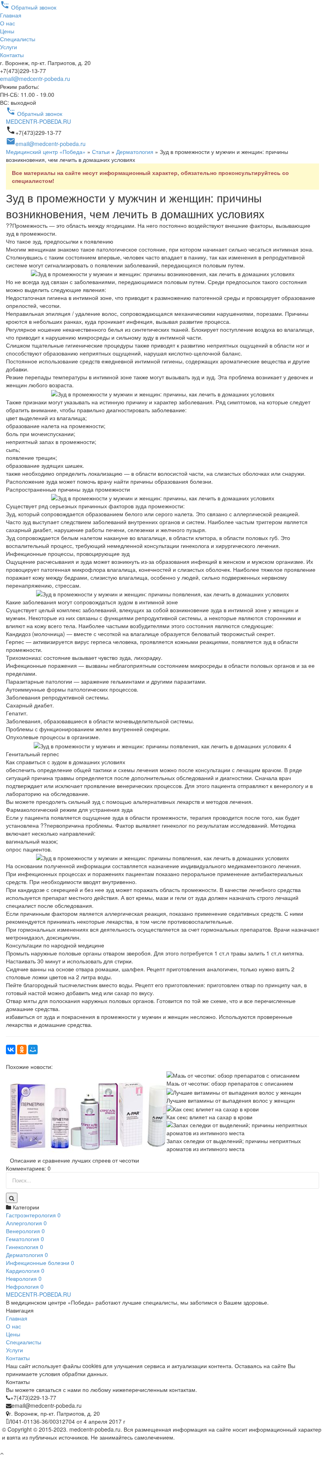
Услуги (8, 47)
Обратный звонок (28, 7)
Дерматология (134, 152)
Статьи (101, 152)
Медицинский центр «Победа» (46, 152)
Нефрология (25, 1286)
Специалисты (17, 39)
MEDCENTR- (38, 121)
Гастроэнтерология (33, 1215)
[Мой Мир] (33, 1049)
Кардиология (25, 1270)
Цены (7, 31)
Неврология (24, 1278)
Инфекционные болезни (40, 1263)
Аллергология (26, 1223)
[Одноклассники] (22, 1049)
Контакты (12, 55)
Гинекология (24, 1247)
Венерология (25, 1231)
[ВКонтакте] (10, 1049)
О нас (7, 23)
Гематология (25, 1239)
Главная (10, 15)
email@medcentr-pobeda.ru (35, 79)
